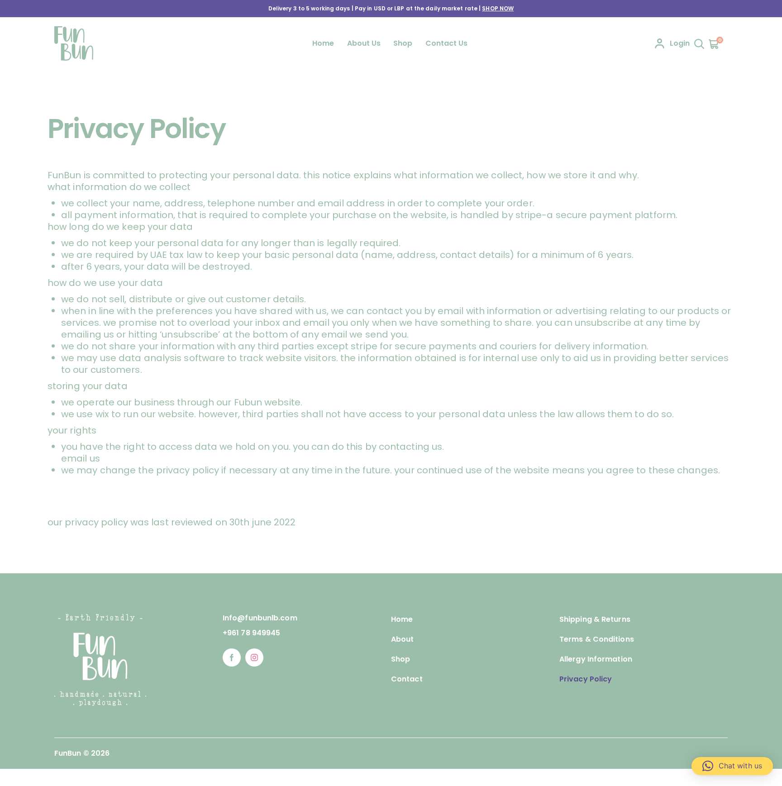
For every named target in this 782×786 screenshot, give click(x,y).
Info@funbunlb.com (260, 618)
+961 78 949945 (251, 633)
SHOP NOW (498, 8)
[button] (732, 766)
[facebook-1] (232, 657)
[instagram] (254, 657)
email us (80, 458)
